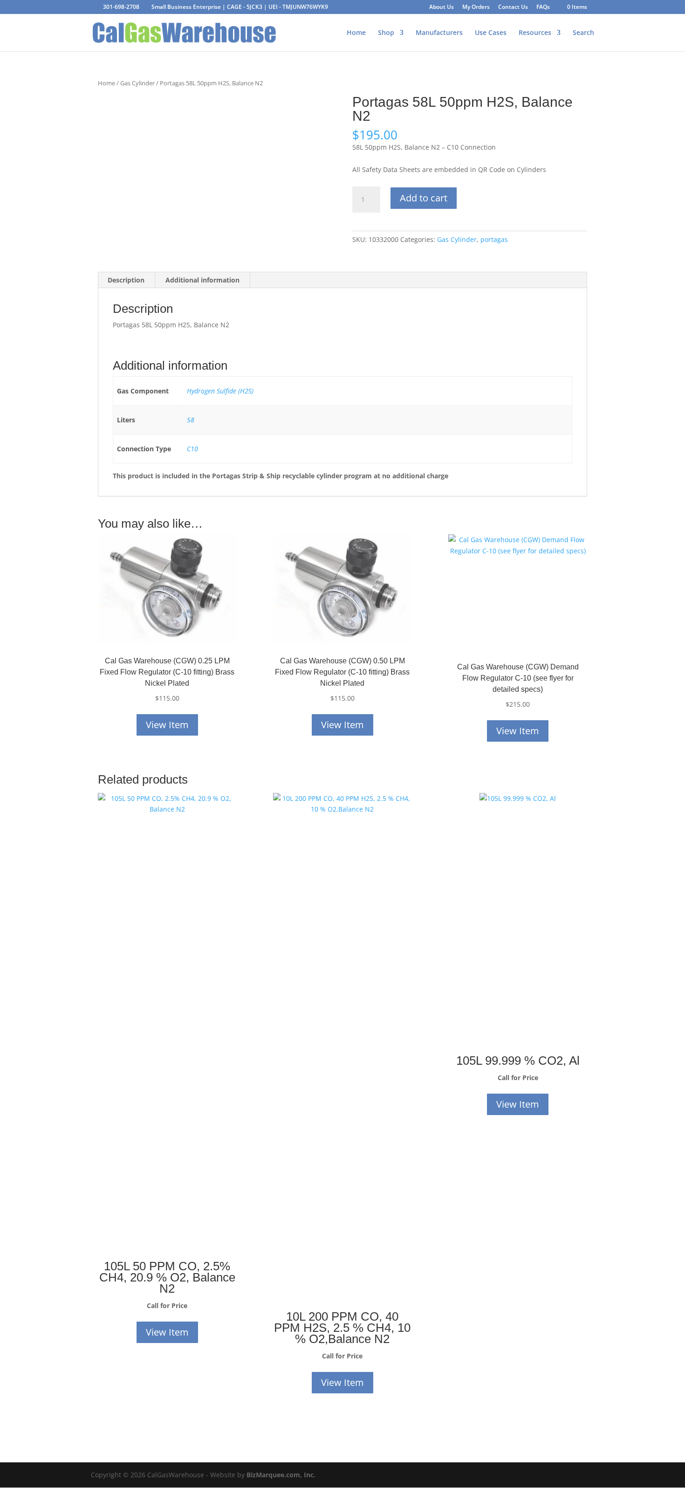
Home (356, 33)
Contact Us (513, 7)
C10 (192, 448)
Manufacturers (439, 33)
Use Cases (491, 33)
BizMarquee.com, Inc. (281, 1474)
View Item (167, 724)
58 (190, 419)
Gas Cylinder (137, 83)
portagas (494, 239)
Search (583, 33)
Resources (535, 33)
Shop (386, 33)
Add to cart (423, 198)
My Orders (476, 7)
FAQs (543, 7)
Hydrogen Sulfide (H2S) (220, 390)
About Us (441, 7)
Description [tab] (126, 280)
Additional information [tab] (202, 280)
